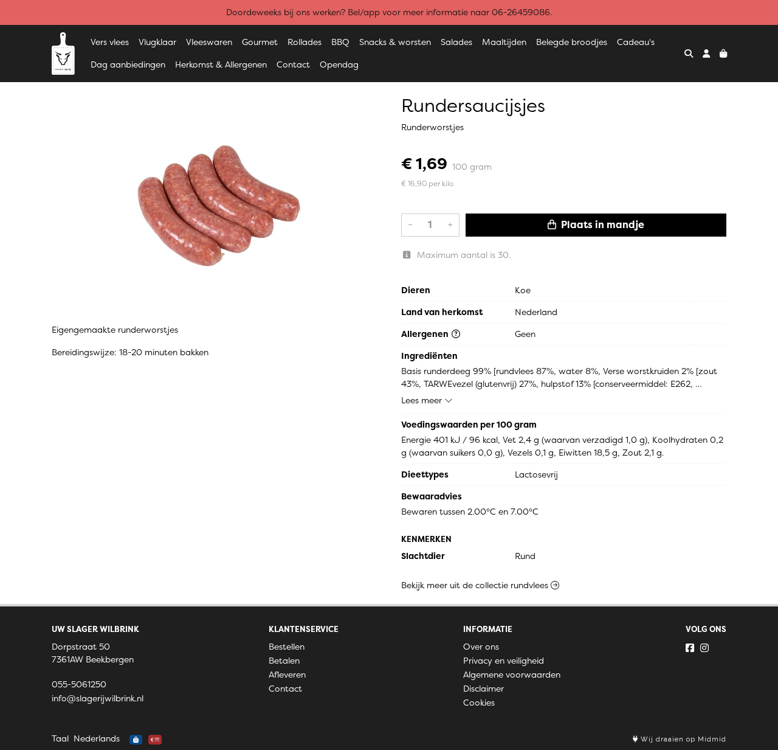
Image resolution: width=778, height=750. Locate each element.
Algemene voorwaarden (511, 674)
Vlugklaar (157, 41)
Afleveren (287, 674)
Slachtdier (423, 555)
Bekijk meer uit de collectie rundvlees (476, 585)
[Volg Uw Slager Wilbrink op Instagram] (704, 648)
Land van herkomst (442, 312)
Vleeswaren (209, 41)
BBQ (340, 41)
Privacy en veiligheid (503, 660)
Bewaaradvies (431, 496)
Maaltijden (504, 41)
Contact (293, 64)
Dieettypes (425, 474)
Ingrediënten (429, 355)
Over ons (481, 646)
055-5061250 (79, 684)
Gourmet (260, 41)
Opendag (339, 64)
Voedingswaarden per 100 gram (469, 424)
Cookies (479, 702)
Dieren (415, 290)
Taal (60, 738)
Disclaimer (483, 688)
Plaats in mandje (601, 224)
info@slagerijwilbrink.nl (97, 698)
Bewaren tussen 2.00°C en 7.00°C (470, 511)
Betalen (284, 660)
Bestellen (287, 646)
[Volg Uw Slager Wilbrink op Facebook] (690, 648)
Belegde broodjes (571, 41)
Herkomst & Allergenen (221, 64)
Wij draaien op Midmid (682, 739)
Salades (456, 41)
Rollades (304, 41)
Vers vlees (110, 41)
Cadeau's (636, 41)
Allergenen (425, 333)
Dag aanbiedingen (128, 64)
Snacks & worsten (395, 41)
